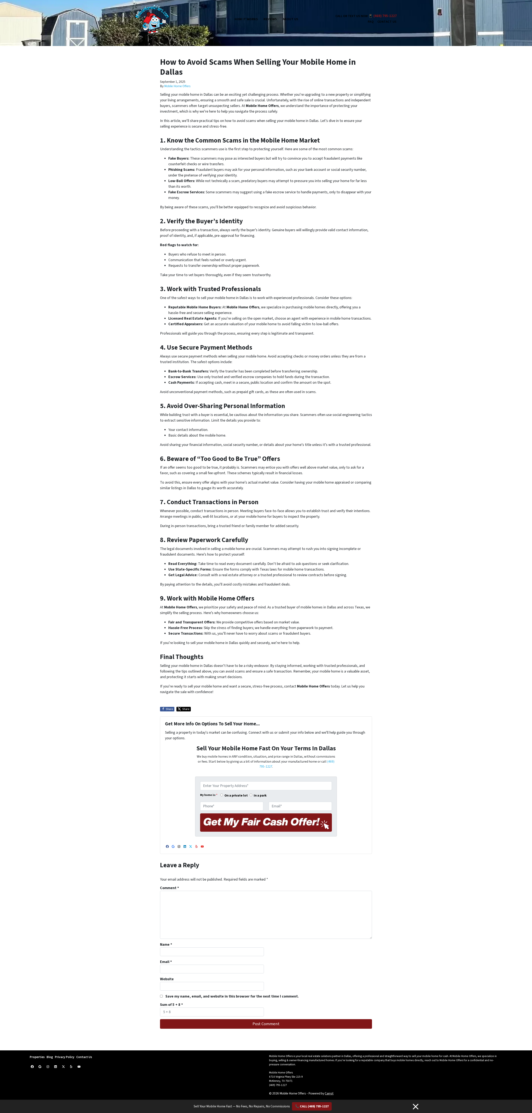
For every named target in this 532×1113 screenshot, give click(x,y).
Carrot (329, 1093)
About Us (290, 19)
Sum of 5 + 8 (171, 1004)
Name (166, 944)
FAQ (371, 21)
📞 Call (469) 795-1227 (312, 1106)
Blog (50, 1057)
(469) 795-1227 (385, 16)
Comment (169, 888)
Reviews (270, 19)
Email (166, 961)
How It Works (246, 19)
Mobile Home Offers (177, 86)
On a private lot (236, 795)
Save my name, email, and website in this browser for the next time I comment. (232, 996)
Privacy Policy (64, 1057)
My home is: (208, 795)
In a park (260, 795)
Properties (37, 1057)
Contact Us (387, 21)
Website (167, 979)
